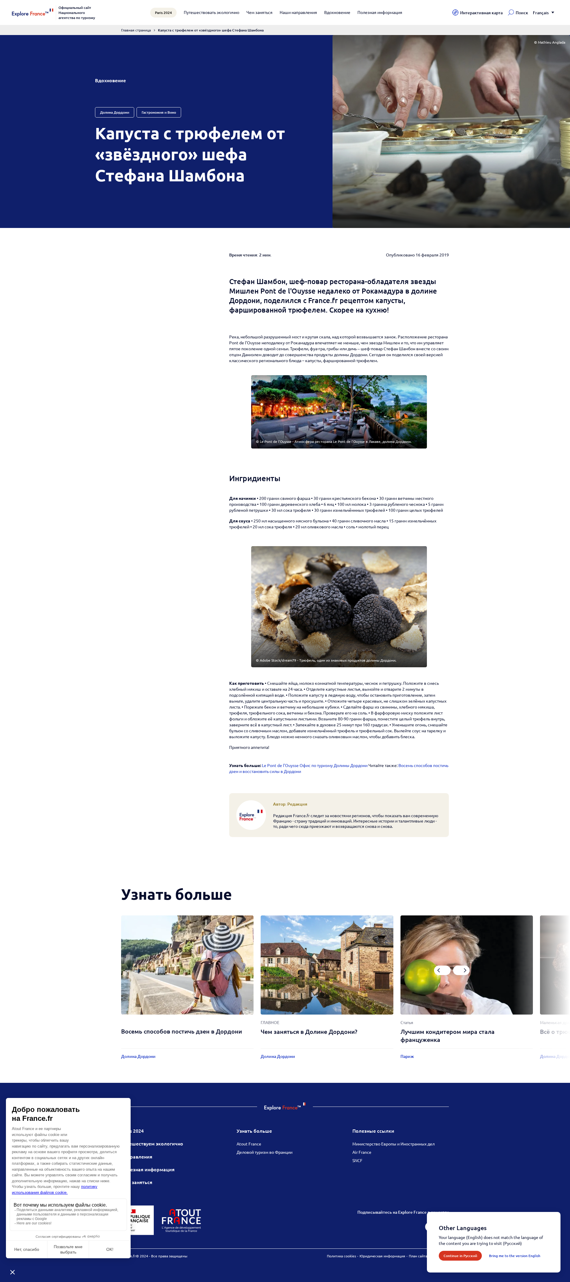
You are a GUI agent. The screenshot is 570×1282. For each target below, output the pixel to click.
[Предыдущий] (442, 970)
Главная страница (136, 30)
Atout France (249, 1143)
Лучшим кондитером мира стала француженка (447, 1035)
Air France (361, 1152)
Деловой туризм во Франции (264, 1152)
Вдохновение (337, 12)
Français (541, 12)
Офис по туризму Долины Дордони (334, 765)
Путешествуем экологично (152, 1143)
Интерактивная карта (481, 12)
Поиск (522, 12)
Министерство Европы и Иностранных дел (393, 1143)
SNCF (357, 1160)
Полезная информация (379, 12)
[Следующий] (461, 970)
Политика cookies (341, 1256)
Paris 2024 (132, 1130)
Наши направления (298, 12)
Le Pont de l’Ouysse (280, 765)
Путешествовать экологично (211, 12)
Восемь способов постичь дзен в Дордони (181, 1031)
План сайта (418, 1256)
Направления (136, 1156)
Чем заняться (259, 12)
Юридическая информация (382, 1256)
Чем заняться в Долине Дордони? (309, 1031)
